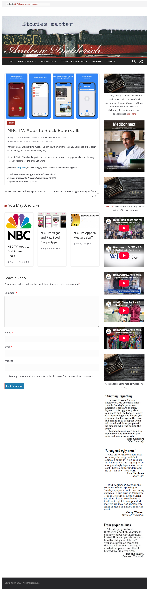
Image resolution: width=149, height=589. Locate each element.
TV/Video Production (73, 61)
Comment (11, 292)
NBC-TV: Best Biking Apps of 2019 (26, 191)
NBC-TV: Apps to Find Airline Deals (18, 251)
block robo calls (32, 141)
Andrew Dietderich (31, 137)
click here (131, 113)
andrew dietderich (17, 141)
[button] (34, 61)
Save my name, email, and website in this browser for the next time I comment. (51, 376)
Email (8, 346)
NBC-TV (11, 123)
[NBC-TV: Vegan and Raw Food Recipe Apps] (52, 214)
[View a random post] (141, 61)
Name (9, 332)
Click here (110, 206)
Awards (96, 61)
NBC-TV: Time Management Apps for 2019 (75, 193)
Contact (110, 61)
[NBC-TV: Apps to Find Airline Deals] (19, 214)
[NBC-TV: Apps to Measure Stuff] (85, 214)
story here (21, 167)
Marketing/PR (25, 61)
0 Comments (61, 137)
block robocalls (46, 141)
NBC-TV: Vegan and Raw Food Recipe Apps (51, 237)
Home (10, 61)
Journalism (47, 61)
